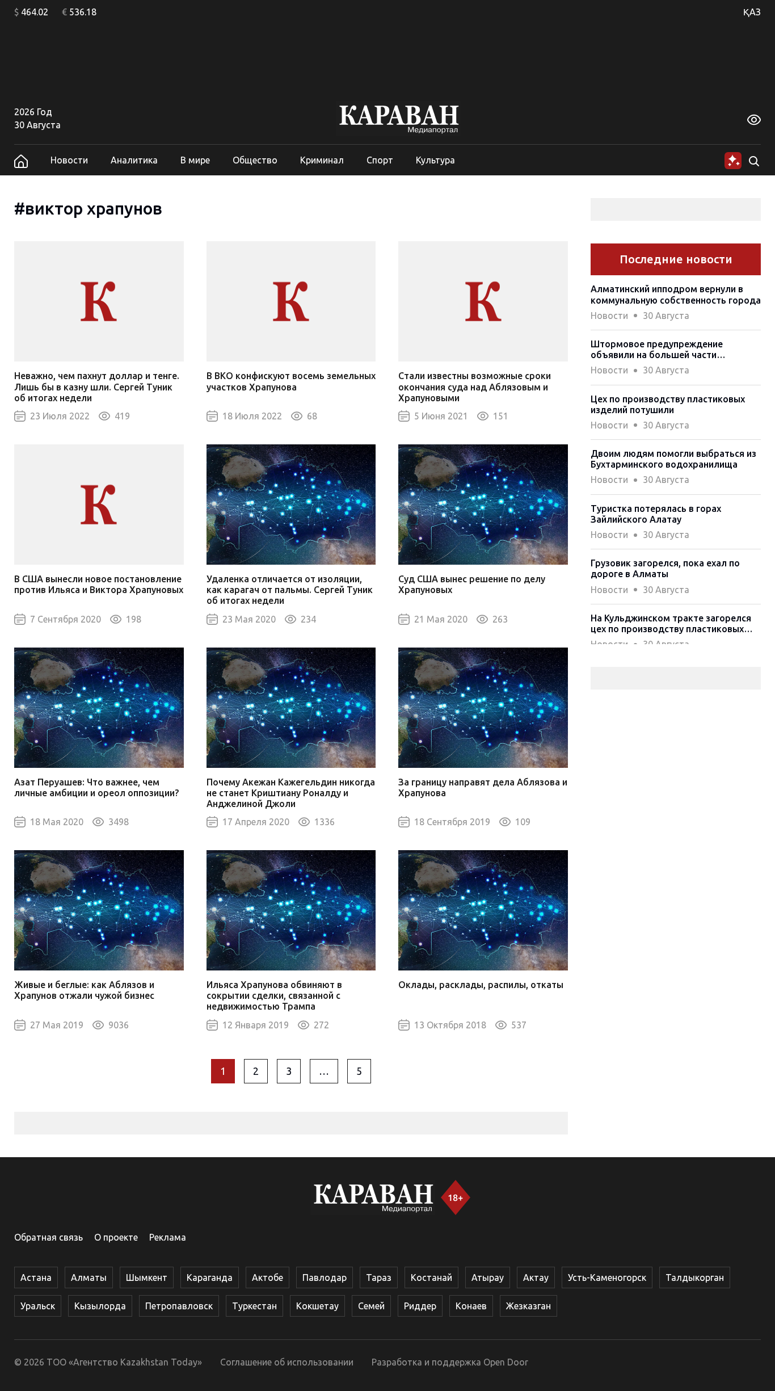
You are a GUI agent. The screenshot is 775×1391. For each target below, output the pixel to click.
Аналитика (134, 160)
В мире (195, 160)
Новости (69, 160)
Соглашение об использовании (286, 1362)
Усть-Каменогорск (607, 1277)
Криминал (322, 160)
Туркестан (254, 1306)
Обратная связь (48, 1237)
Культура (435, 160)
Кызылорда (100, 1306)
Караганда (210, 1277)
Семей (371, 1306)
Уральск (37, 1306)
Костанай (431, 1277)
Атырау (487, 1277)
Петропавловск (179, 1306)
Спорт (380, 160)
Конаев (471, 1306)
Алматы (89, 1277)
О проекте (116, 1237)
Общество (255, 160)
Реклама (167, 1237)
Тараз (378, 1277)
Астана (36, 1277)
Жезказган (528, 1306)
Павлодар (324, 1277)
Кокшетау (317, 1306)
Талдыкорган (695, 1277)
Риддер (420, 1306)
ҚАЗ (752, 12)
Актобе (267, 1277)
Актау (536, 1277)
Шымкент (146, 1277)
